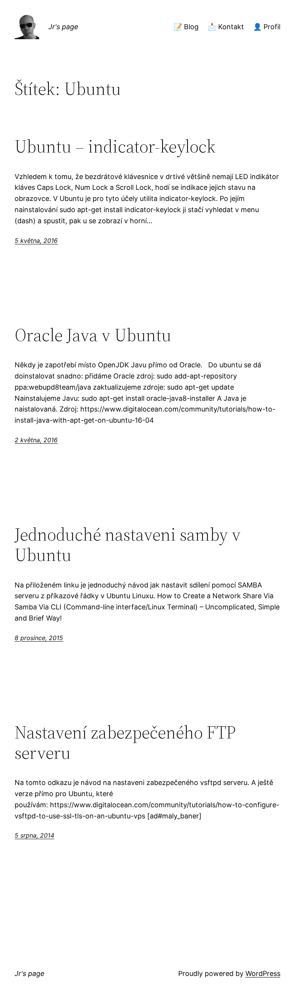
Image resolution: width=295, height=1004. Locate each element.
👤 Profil (266, 27)
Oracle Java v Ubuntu (93, 335)
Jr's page (63, 27)
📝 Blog (186, 27)
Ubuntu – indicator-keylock (115, 146)
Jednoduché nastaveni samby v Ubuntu (128, 544)
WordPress (262, 973)
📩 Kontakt (226, 27)
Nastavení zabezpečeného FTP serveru (125, 742)
